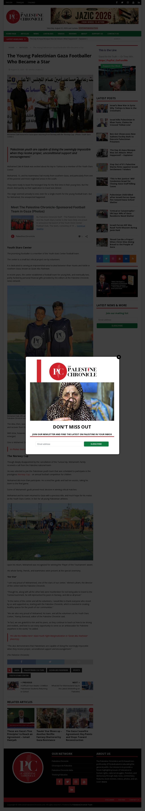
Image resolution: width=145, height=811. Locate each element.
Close (119, 357)
